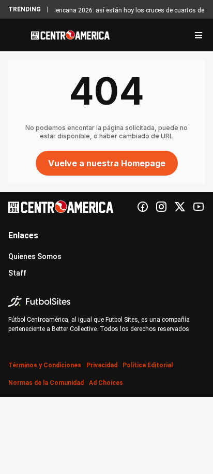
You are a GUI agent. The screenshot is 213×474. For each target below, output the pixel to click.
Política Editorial (148, 365)
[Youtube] (198, 206)
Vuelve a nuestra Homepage (106, 163)
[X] (180, 206)
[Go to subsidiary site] (106, 301)
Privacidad (101, 365)
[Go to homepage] (70, 35)
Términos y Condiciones (44, 365)
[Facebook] (142, 206)
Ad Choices (106, 382)
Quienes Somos (35, 256)
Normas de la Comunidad (46, 382)
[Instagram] (161, 206)
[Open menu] (198, 35)
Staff (17, 273)
